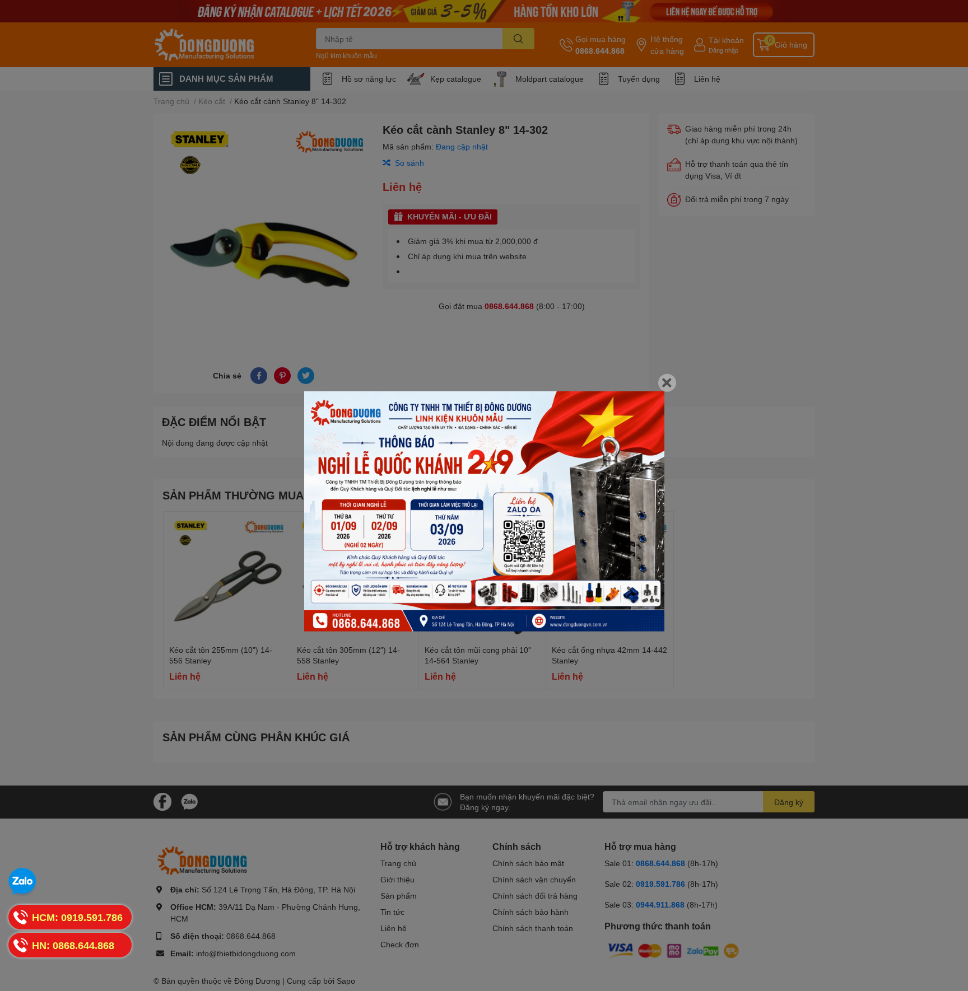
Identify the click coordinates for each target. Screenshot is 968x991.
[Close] (667, 383)
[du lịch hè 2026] (484, 511)
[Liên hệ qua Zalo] (22, 882)
